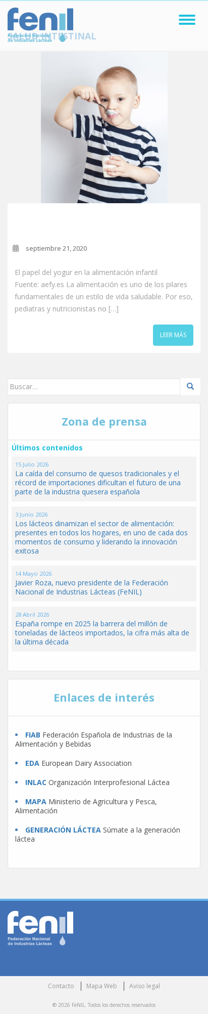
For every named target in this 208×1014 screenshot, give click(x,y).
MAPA (35, 801)
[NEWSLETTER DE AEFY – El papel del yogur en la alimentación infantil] (104, 127)
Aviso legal (144, 986)
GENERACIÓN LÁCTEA (63, 830)
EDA (32, 763)
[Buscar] (190, 386)
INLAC (35, 782)
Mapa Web (101, 986)
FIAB (32, 735)
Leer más (173, 335)
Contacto (61, 986)
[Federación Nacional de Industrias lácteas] (40, 927)
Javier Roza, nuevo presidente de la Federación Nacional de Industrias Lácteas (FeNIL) (91, 587)
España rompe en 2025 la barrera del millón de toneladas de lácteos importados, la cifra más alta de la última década (102, 633)
